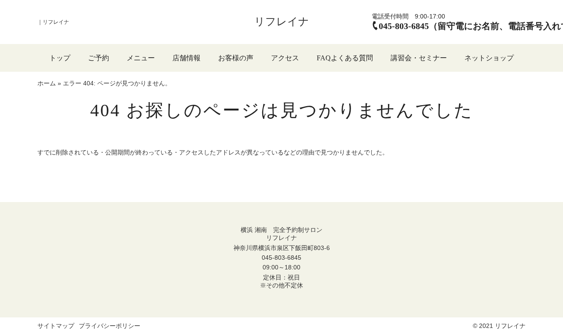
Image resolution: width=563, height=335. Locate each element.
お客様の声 (235, 58)
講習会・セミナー (419, 58)
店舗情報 (186, 58)
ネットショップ (489, 58)
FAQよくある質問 (345, 58)
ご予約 (98, 58)
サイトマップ (55, 325)
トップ (59, 58)
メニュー (141, 58)
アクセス (285, 58)
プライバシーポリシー (109, 325)
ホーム (46, 83)
